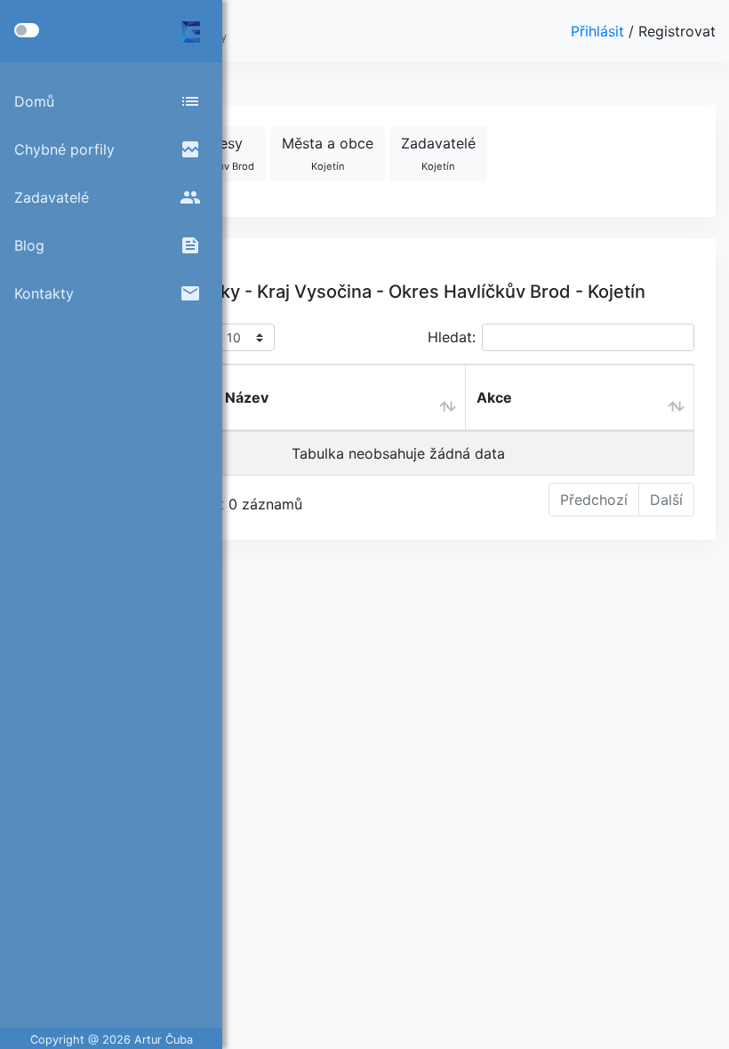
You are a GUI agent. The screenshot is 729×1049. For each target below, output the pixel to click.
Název (246, 397)
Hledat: (452, 337)
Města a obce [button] (327, 153)
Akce (494, 397)
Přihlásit (600, 31)
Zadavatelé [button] (438, 153)
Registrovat (677, 31)
